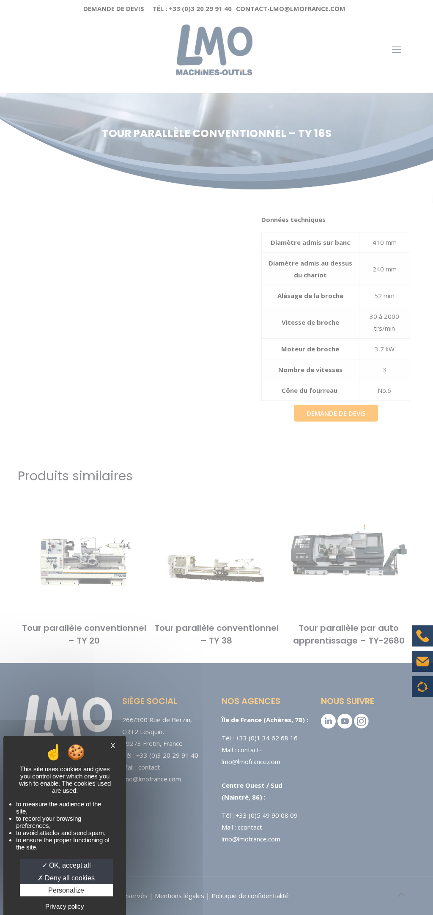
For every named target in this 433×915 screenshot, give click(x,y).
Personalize (66, 890)
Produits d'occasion (422, 691)
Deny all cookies (69, 878)
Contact (422, 668)
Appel (422, 642)
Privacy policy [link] (64, 906)
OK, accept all (69, 865)
